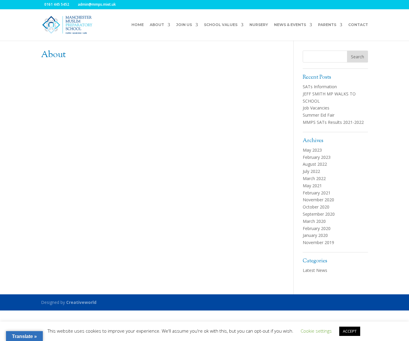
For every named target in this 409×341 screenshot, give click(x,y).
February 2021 (317, 193)
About (157, 25)
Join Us (184, 25)
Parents (327, 25)
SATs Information (320, 86)
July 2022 (311, 171)
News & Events (290, 25)
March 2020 (314, 221)
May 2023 (312, 150)
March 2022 (314, 178)
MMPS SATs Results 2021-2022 (333, 122)
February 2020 (317, 228)
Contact (358, 25)
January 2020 (315, 235)
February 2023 (317, 157)
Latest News (315, 270)
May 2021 (312, 185)
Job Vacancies (316, 108)
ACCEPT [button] (350, 331)
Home (137, 25)
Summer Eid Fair (318, 115)
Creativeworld (81, 302)
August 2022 (315, 164)
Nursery (258, 25)
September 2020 (319, 214)
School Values (220, 25)
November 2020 (318, 200)
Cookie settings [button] (316, 331)
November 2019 (318, 242)
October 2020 (316, 207)
